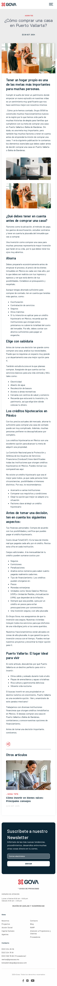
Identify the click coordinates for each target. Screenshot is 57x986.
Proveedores (35, 937)
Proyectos (6, 924)
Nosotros (5, 921)
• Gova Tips (12, 794)
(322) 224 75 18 (7, 952)
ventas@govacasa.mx (10, 959)
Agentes (5, 934)
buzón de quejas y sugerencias (28, 906)
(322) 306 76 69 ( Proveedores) (14, 956)
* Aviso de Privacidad (28, 888)
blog (32, 924)
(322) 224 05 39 (8, 949)
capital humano (8, 931)
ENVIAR (28, 863)
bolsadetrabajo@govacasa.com (14, 963)
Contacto (34, 921)
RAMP (32, 927)
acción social (7, 927)
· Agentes (28, 16)
